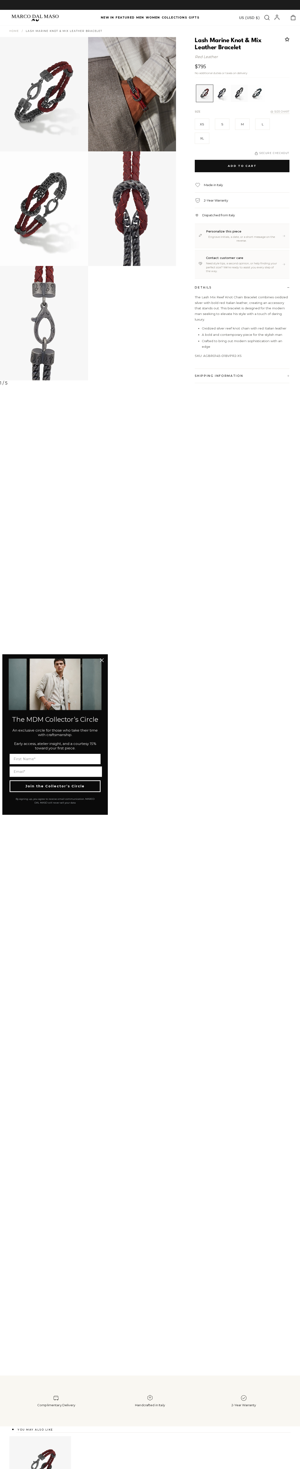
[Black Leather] (239, 93)
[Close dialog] (102, 660)
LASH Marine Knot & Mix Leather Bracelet (64, 31)
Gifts (194, 17)
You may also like (35, 1429)
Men (140, 17)
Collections (174, 17)
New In (107, 17)
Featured (125, 17)
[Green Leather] (256, 93)
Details (203, 287)
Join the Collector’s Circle (55, 786)
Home (14, 31)
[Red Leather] (204, 93)
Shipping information (219, 376)
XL (202, 138)
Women (153, 17)
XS (202, 124)
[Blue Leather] (222, 93)
